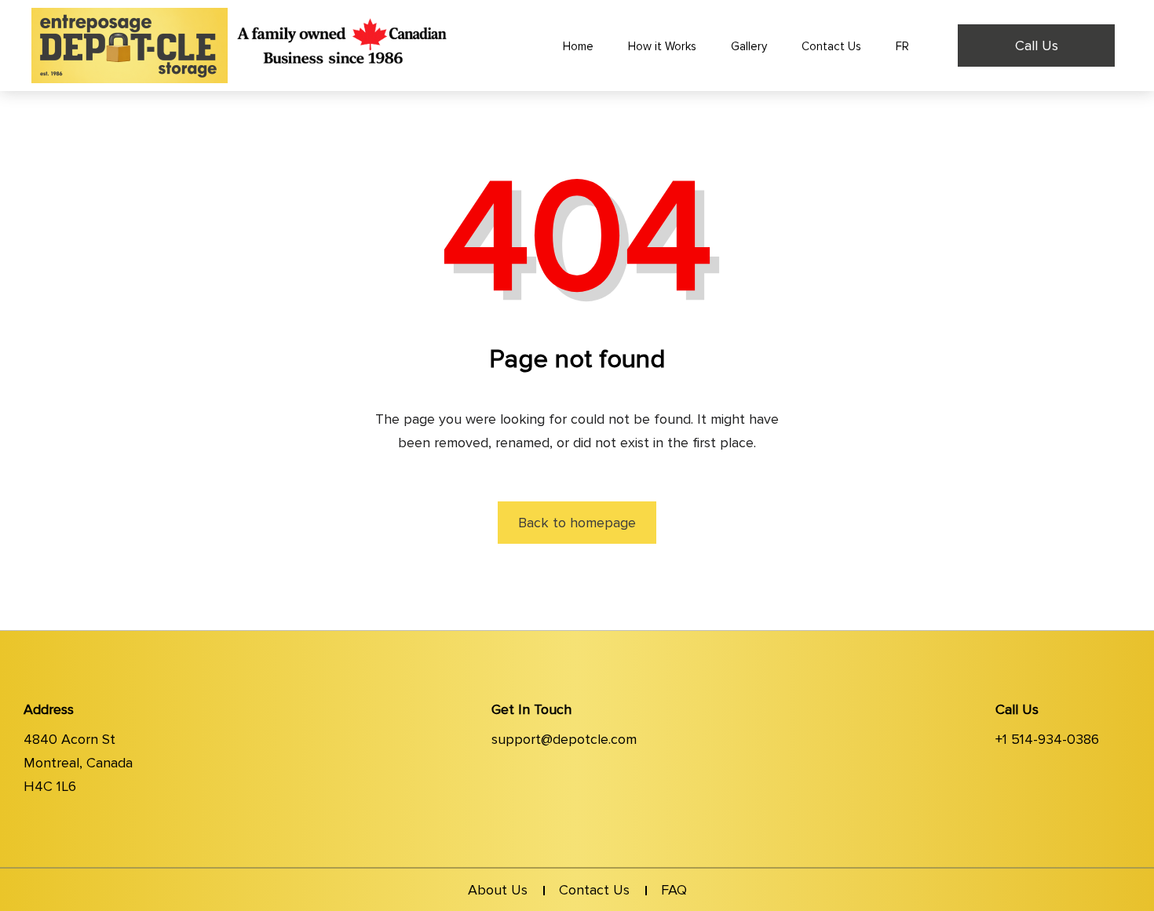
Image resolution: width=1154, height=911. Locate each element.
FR (902, 46)
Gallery (749, 46)
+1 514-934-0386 (1047, 739)
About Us (498, 889)
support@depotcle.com (564, 739)
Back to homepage (577, 522)
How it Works (662, 46)
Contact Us (831, 46)
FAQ (674, 889)
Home (578, 46)
